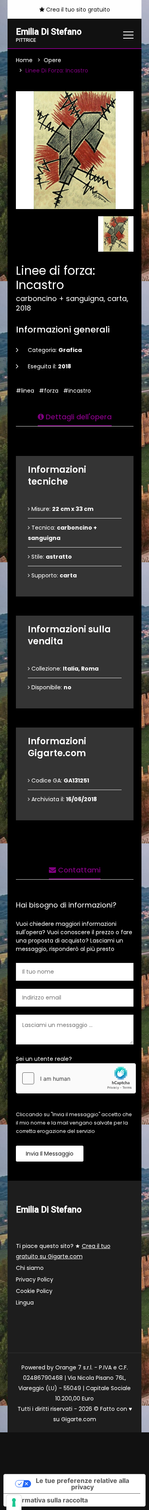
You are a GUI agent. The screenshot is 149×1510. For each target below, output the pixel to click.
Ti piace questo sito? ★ (63, 1251)
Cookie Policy (34, 1291)
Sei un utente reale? (44, 1059)
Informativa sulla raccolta (49, 1500)
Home (24, 60)
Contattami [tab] (78, 870)
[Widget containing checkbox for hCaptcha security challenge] (76, 1078)
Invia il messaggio (50, 1154)
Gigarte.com (78, 1419)
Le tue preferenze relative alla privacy (82, 1484)
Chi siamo (30, 1268)
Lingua (25, 1303)
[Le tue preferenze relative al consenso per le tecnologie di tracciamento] (13, 1502)
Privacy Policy (34, 1279)
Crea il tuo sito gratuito (77, 10)
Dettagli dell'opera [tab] (78, 417)
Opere (52, 60)
